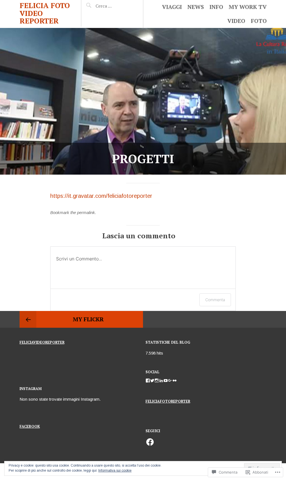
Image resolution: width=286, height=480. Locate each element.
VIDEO (236, 21)
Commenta (215, 299)
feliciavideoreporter (42, 342)
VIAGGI (172, 7)
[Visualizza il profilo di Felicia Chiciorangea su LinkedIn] (161, 380)
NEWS (195, 7)
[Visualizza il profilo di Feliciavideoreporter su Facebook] (148, 380)
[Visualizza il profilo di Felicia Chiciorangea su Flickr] (174, 380)
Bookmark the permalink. (73, 212)
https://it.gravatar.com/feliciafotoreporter (101, 196)
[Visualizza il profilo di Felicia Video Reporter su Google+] (170, 380)
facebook (30, 426)
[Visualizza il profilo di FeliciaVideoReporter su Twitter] (152, 380)
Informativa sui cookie (115, 470)
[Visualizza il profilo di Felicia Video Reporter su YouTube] (165, 380)
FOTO (259, 21)
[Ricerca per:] (114, 6)
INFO (216, 7)
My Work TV (248, 7)
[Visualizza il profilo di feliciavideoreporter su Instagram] (156, 380)
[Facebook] (150, 442)
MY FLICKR (88, 319)
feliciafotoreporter (168, 401)
